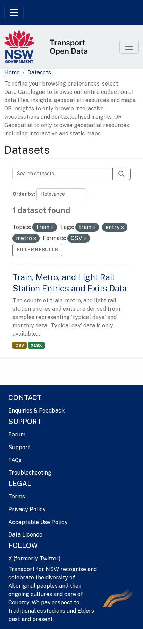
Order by (23, 194)
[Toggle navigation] (14, 12)
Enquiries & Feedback (36, 410)
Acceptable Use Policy (38, 522)
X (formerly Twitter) (34, 558)
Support (19, 447)
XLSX (36, 345)
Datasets (39, 72)
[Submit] (121, 174)
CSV (19, 345)
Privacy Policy (27, 509)
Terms (16, 496)
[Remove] (52, 227)
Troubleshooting (29, 472)
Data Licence (25, 534)
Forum (16, 434)
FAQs (15, 460)
